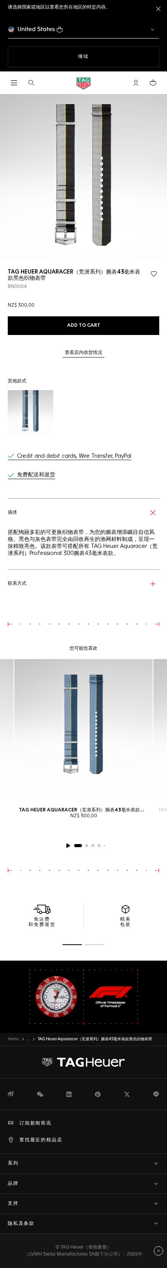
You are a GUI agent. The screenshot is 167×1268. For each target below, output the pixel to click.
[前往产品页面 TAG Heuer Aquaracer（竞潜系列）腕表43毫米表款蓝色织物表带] (83, 728)
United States (36, 29)
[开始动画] (68, 845)
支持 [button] (13, 1203)
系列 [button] (13, 1163)
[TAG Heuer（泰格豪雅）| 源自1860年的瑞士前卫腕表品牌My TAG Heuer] (83, 1062)
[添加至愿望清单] (153, 274)
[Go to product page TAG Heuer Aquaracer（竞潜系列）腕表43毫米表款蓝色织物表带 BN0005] (30, 413)
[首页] (83, 83)
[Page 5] (104, 845)
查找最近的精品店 (40, 1140)
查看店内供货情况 (83, 353)
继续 (99, 56)
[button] (136, 83)
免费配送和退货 (36, 475)
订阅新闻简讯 (35, 1123)
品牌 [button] (13, 1183)
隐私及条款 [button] (21, 1223)
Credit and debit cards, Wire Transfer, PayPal (74, 456)
